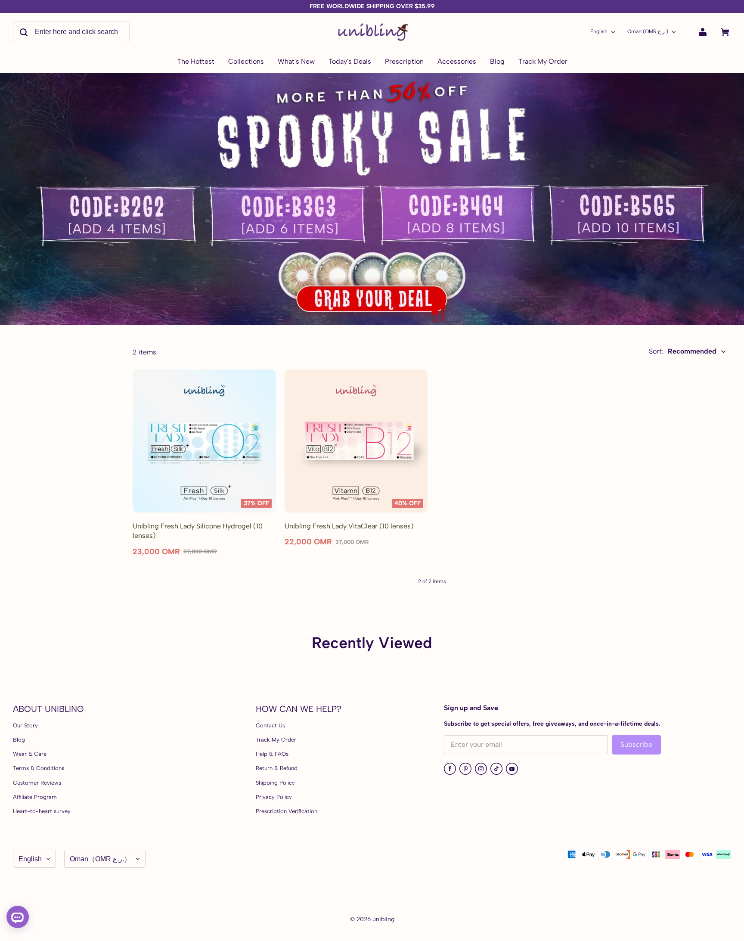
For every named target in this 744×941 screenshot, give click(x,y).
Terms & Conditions (38, 768)
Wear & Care (29, 754)
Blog (19, 739)
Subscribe (636, 744)
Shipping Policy (275, 783)
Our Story (25, 725)
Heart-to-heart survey (42, 811)
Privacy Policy (274, 797)
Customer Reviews (37, 783)
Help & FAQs (272, 754)
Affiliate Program (35, 797)
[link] (246, 62)
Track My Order (276, 739)
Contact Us (270, 725)
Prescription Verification (286, 811)
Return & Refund (277, 768)
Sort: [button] (682, 351)
